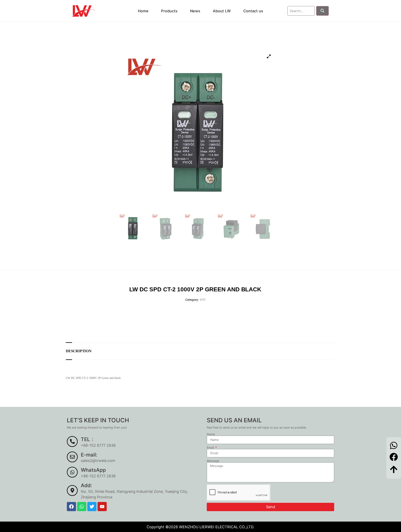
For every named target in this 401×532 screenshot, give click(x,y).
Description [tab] (78, 351)
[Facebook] (71, 506)
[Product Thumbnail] (268, 56)
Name (211, 434)
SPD (203, 299)
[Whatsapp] (81, 506)
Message (213, 460)
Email (211, 447)
